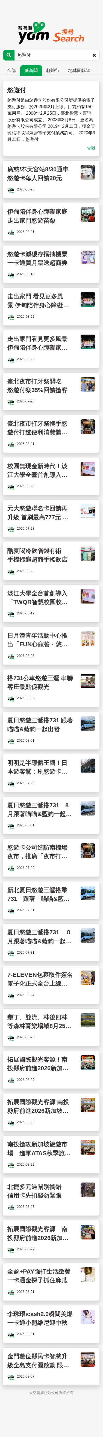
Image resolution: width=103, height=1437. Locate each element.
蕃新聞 (31, 70)
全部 (11, 70)
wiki (91, 148)
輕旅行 (53, 70)
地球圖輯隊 (79, 70)
